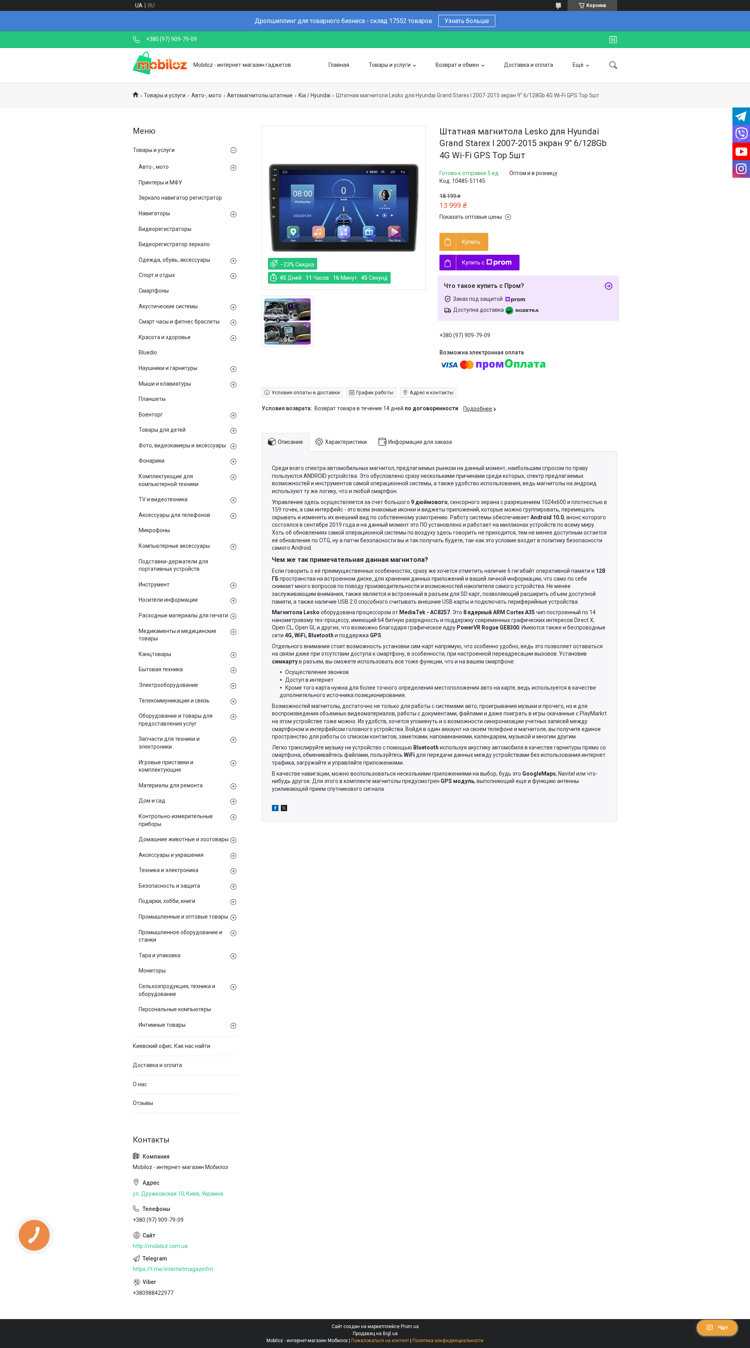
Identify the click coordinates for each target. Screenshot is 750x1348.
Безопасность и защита (169, 886)
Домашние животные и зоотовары (184, 839)
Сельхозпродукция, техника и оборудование (177, 990)
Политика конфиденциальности (448, 1340)
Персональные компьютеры (175, 1009)
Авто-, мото (206, 95)
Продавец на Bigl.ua (375, 1333)
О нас (140, 1084)
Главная (339, 65)
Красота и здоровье (165, 337)
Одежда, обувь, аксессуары (174, 260)
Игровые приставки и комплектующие (166, 766)
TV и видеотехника (163, 499)
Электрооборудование (168, 685)
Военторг (151, 414)
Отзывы (143, 1103)
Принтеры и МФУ (160, 182)
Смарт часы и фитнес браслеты (179, 321)
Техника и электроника (168, 870)
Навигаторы (154, 213)
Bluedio (148, 352)
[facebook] (275, 809)
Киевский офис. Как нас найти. (172, 1046)
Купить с (473, 262)
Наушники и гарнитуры (168, 368)
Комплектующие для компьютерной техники (168, 480)
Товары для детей (162, 430)
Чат (723, 1328)
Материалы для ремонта (171, 785)
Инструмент (154, 584)
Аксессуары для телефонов (174, 515)
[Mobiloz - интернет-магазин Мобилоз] (160, 65)
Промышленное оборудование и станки (180, 936)
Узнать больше (467, 21)
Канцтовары (155, 654)
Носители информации (168, 600)
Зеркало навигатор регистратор (180, 198)
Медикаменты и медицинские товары (177, 635)
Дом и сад (152, 800)
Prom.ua (410, 1326)
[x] (284, 809)
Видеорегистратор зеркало (174, 244)
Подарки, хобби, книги (167, 901)
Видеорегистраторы (165, 229)
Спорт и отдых (157, 275)
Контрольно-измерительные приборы (176, 820)
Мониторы (152, 970)
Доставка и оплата (528, 65)
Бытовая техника (161, 669)
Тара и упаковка (159, 955)
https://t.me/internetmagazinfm (173, 1269)
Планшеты (152, 399)
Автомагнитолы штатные (260, 95)
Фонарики (151, 461)
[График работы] (613, 39)
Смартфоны (154, 291)
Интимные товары (162, 1025)
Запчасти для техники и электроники (169, 743)
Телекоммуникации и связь (174, 700)
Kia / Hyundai (314, 95)
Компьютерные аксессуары (174, 546)
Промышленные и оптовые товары (183, 917)
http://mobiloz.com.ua (160, 1246)
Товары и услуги (390, 65)
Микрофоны (154, 530)
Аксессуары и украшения (171, 855)
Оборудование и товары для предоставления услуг (175, 720)
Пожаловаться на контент (380, 1340)
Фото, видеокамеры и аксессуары (182, 445)
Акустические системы (168, 306)
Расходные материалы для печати (183, 615)
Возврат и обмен (457, 65)
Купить (471, 242)
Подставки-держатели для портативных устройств (173, 565)
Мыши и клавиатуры (165, 384)
